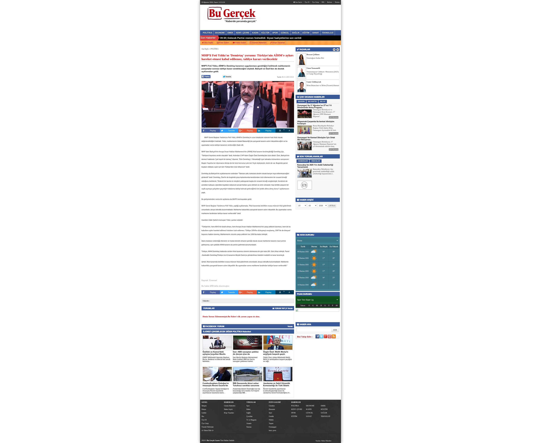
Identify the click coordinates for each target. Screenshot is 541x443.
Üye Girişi (315, 2)
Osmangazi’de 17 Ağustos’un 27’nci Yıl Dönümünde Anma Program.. (314, 106)
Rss (203, 416)
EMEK (323, 406)
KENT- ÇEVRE (296, 409)
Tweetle (231, 130)
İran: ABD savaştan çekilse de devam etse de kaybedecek (246, 354)
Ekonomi (272, 409)
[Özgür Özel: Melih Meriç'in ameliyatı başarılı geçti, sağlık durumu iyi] (278, 342)
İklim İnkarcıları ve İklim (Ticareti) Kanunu (323, 72)
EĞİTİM (294, 416)
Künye (204, 409)
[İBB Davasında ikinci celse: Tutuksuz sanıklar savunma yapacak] (248, 374)
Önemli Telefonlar (208, 427)
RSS (323, 2)
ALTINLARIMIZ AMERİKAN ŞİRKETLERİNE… (318, 86)
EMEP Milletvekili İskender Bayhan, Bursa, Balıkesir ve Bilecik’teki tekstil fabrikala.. (216, 359)
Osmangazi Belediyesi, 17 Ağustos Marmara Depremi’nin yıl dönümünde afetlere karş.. (324, 144)
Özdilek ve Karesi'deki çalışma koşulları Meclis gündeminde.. (214, 354)
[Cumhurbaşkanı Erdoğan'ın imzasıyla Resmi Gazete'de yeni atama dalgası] (218, 374)
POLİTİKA (215, 49)
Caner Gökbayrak (314, 68)
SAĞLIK (324, 413)
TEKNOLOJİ (325, 416)
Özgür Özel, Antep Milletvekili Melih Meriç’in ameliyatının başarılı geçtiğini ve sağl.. (277, 359)
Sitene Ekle (207, 430)
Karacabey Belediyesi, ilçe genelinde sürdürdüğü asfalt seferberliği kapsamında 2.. (323, 171)
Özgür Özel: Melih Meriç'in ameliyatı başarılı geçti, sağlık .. (275, 354)
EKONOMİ (310, 406)
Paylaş (213, 130)
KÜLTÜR (324, 409)
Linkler (204, 413)
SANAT (309, 416)
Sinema (248, 427)
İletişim (204, 406)
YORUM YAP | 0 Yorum (283, 308)
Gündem (272, 406)
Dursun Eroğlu (312, 82)
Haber (248, 409)
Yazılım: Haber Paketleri (323, 441)
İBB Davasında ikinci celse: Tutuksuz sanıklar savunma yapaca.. (246, 385)
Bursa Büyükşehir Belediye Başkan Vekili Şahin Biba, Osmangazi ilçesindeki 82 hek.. (325, 128)
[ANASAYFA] (232, 15)
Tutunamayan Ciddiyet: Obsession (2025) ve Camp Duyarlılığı (323, 59)
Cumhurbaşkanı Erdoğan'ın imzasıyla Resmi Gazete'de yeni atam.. (216, 385)
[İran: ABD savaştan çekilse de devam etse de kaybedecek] (248, 342)
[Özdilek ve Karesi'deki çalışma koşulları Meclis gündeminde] (218, 342)
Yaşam (271, 423)
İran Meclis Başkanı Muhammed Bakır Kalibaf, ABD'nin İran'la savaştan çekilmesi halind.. (245, 359)
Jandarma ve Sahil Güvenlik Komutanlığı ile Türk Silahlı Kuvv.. (276, 385)
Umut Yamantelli (313, 54)
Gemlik (271, 416)
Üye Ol (307, 2)
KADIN (309, 409)
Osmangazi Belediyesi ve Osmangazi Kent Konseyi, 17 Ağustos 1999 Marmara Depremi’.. (324, 113)
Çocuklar (249, 416)
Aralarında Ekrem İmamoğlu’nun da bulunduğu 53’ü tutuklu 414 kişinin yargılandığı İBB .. (246, 391)
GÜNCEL (309, 413)
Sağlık (248, 413)
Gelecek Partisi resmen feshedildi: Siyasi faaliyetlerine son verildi (264, 38)
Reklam (329, 2)
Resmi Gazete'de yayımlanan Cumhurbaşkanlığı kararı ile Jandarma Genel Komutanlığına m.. (276, 391)
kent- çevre (272, 430)
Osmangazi (272, 427)
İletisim (337, 2)
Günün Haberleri (229, 406)
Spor (248, 406)
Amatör (248, 423)
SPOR (293, 413)
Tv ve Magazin (251, 420)
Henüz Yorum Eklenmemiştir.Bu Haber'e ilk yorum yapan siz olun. (231, 317)
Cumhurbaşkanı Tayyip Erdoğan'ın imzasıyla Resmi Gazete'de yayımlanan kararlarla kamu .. (216, 391)
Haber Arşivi (228, 409)
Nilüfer (271, 420)
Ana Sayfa (298, 2)
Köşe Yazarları (229, 413)
